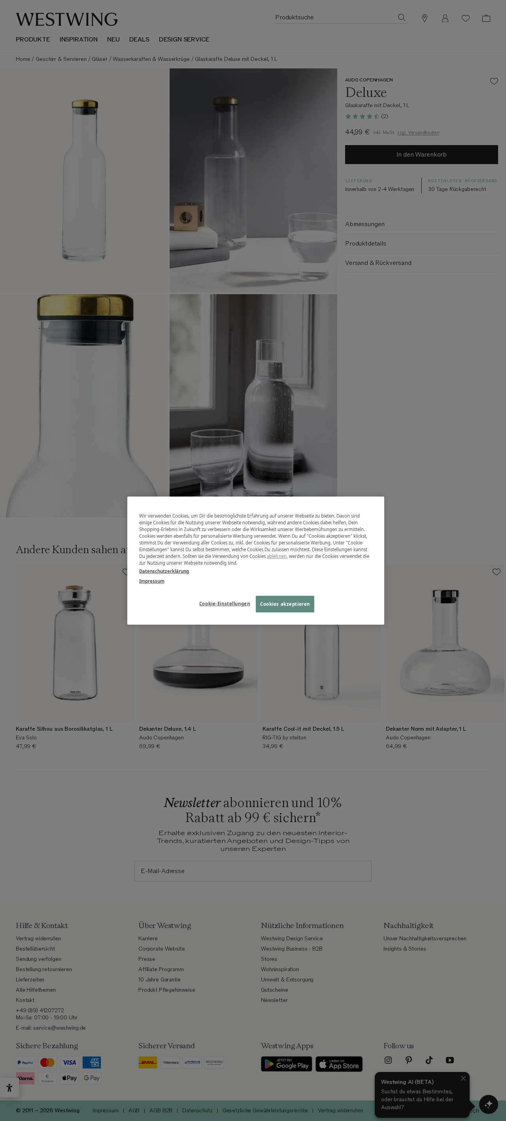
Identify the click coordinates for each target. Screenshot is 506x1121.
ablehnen (277, 556)
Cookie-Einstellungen (224, 604)
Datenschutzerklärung (164, 571)
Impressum (151, 581)
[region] (255, 560)
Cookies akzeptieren (285, 604)
